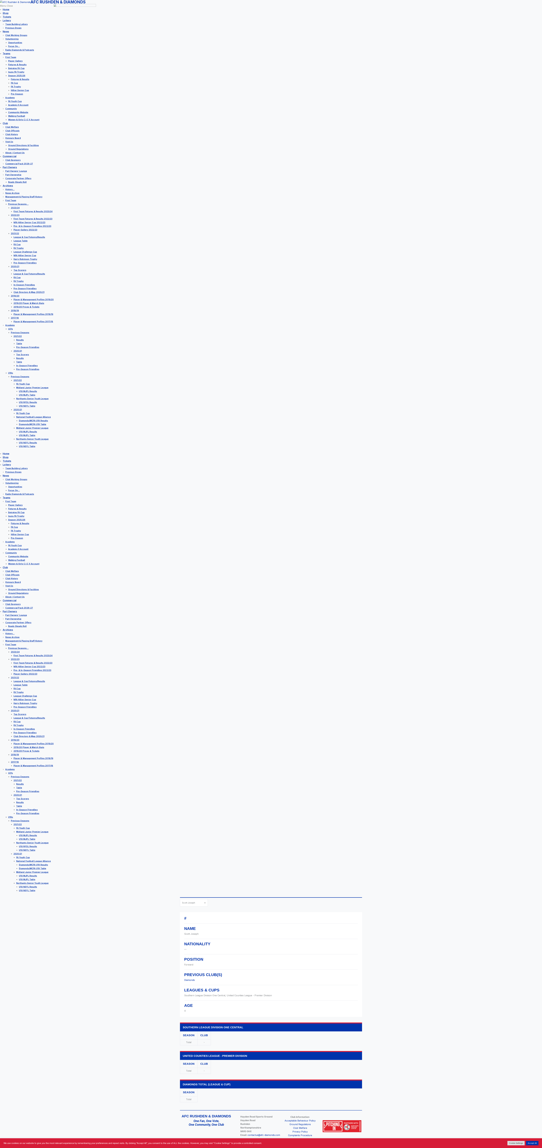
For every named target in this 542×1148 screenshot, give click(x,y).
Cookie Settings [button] (516, 1143)
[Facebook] (189, 1132)
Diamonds (189, 980)
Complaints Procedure (300, 1135)
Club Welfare (300, 1128)
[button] (27, 6)
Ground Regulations (300, 1124)
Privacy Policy (300, 1131)
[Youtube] (214, 1132)
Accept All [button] (532, 1143)
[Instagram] (206, 1132)
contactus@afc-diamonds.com (264, 1135)
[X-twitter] (197, 1132)
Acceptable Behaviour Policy (300, 1120)
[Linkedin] (223, 1132)
